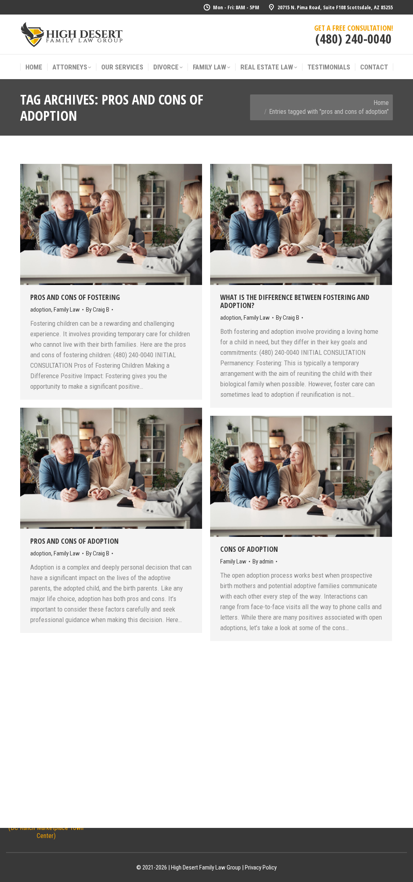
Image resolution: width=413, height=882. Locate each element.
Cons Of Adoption (249, 549)
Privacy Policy (261, 867)
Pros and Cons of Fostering (75, 297)
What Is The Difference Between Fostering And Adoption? (294, 301)
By (97, 309)
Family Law (67, 309)
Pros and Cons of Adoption (74, 541)
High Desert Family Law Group (206, 867)
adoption (40, 309)
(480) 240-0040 (353, 38)
